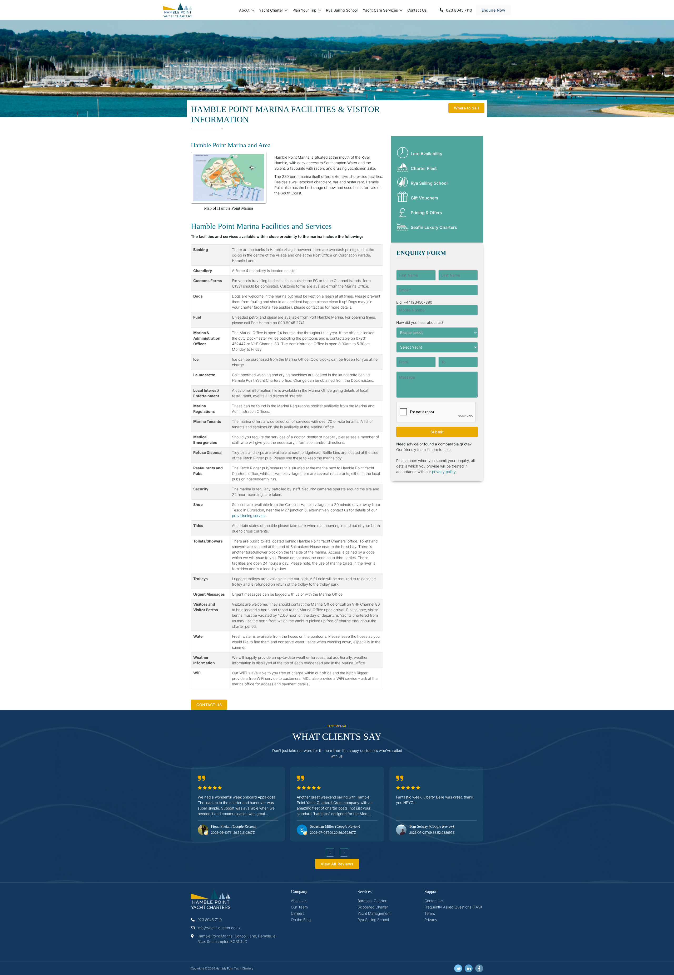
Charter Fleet (424, 168)
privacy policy (443, 471)
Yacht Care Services (380, 10)
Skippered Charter (373, 907)
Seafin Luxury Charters (434, 227)
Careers (297, 913)
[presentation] (330, 852)
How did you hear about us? (419, 322)
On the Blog (301, 919)
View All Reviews (337, 864)
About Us (298, 900)
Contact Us (417, 10)
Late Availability (426, 153)
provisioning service (249, 515)
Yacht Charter (271, 10)
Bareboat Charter (372, 900)
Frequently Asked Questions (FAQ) (453, 907)
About (244, 10)
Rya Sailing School (342, 10)
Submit (437, 432)
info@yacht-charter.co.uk (218, 928)
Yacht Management (374, 913)
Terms (429, 913)
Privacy (430, 919)
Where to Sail (466, 108)
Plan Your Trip (304, 10)
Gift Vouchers (424, 197)
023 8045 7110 (459, 10)
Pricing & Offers (426, 212)
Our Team (299, 907)
